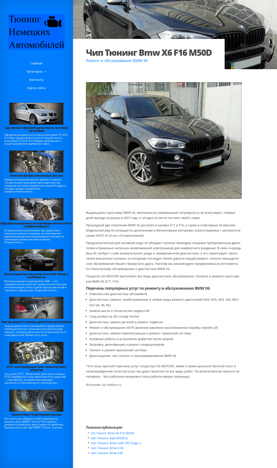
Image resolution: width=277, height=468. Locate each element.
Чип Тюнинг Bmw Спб (106, 448)
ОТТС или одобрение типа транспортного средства (36, 368)
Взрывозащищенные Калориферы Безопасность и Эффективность (36, 224)
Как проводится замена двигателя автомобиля (36, 322)
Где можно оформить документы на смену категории (36, 129)
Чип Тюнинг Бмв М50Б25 (109, 438)
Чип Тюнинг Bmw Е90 (106, 453)
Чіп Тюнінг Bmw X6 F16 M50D (112, 433)
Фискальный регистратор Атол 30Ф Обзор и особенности (36, 275)
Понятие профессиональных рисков (36, 175)
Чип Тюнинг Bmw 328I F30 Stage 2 (115, 443)
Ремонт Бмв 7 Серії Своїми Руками (36, 414)
